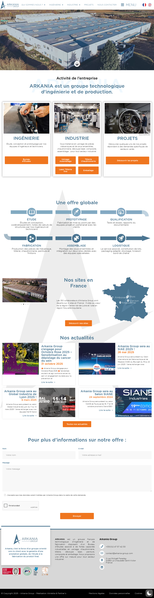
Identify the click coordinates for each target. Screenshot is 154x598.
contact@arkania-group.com (119, 553)
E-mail (81, 449)
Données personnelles (119, 593)
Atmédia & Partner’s (56, 593)
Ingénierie (55, 5)
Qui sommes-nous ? (32, 5)
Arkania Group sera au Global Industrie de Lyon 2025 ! (20, 394)
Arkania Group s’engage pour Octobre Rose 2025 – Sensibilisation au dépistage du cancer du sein (56, 353)
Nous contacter (107, 5)
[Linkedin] (101, 567)
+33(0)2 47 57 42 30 (115, 547)
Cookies (138, 593)
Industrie (72, 5)
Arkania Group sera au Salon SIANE (97, 393)
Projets (88, 5)
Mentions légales (96, 593)
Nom (4, 449)
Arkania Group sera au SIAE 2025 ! (134, 348)
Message (6, 463)
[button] (21, 304)
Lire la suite (47, 382)
